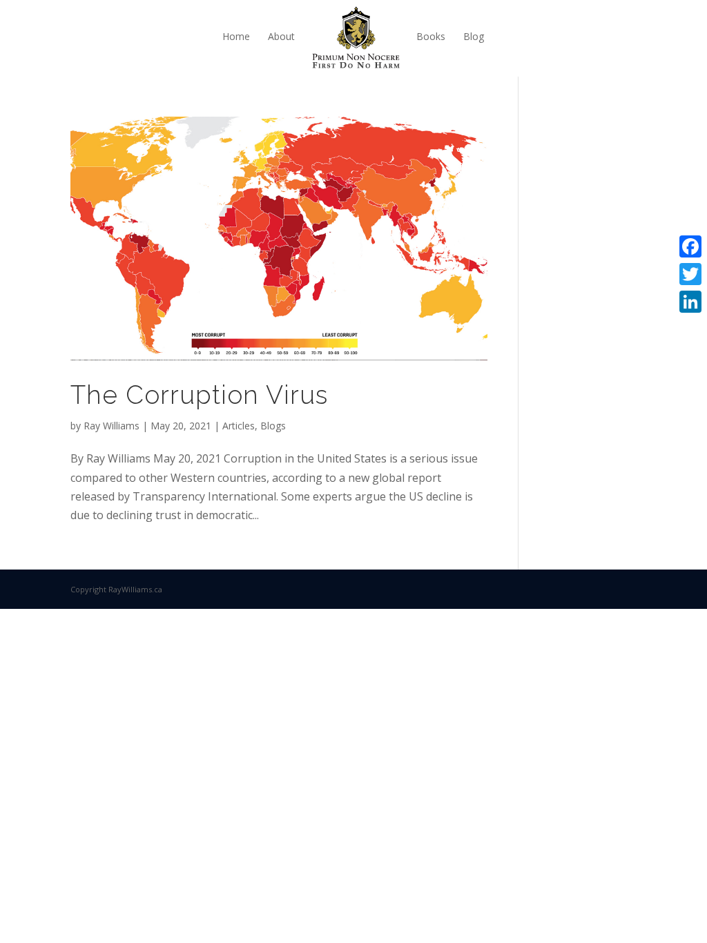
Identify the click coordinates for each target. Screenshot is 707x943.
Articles (238, 425)
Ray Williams (111, 425)
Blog (473, 36)
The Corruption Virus (199, 395)
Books (430, 36)
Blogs (273, 425)
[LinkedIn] (690, 301)
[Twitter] (690, 274)
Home (236, 36)
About (281, 36)
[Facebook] (690, 246)
